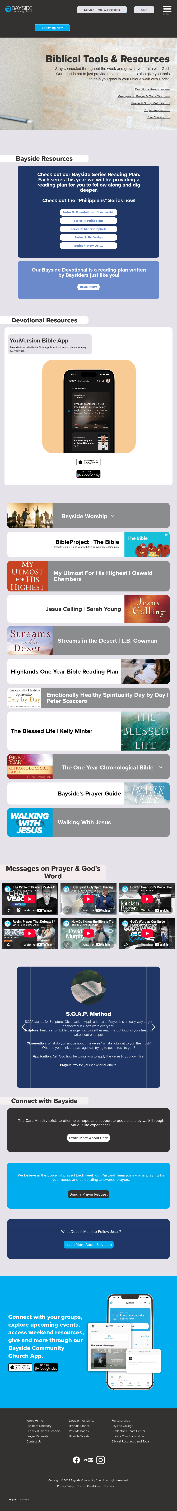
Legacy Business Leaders (43, 1431)
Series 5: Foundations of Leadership (88, 212)
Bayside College (122, 1426)
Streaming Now (52, 28)
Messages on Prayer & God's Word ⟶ (144, 96)
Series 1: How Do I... (88, 245)
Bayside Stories (79, 1426)
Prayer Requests (37, 1436)
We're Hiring (34, 1420)
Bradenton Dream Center (128, 1431)
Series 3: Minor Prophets (88, 229)
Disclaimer (110, 1486)
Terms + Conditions (88, 1486)
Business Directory (39, 1426)
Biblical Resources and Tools (130, 1441)
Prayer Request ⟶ (157, 110)
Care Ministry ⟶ (158, 117)
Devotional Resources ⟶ (152, 89)
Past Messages (79, 1431)
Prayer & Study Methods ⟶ (150, 103)
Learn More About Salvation (88, 1244)
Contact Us (33, 1441)
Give (144, 9)
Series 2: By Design (88, 237)
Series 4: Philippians (89, 220)
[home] (19, 9)
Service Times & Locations (102, 9)
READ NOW (88, 287)
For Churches (120, 1420)
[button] (167, 10)
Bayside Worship (80, 1436)
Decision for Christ (81, 1420)
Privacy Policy (65, 1486)
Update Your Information (127, 1436)
